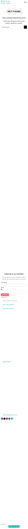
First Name (4, 282)
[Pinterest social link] (7, 419)
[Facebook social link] (2, 419)
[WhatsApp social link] (12, 419)
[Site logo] (5, 2)
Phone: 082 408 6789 (8, 304)
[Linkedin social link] (9, 419)
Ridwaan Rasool (7, 361)
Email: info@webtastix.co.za (10, 415)
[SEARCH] (25, 27)
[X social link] (4, 419)
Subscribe (5, 294)
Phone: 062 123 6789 (8, 308)
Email (2, 287)
